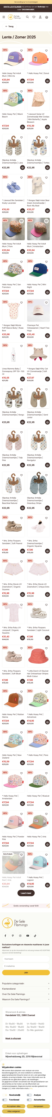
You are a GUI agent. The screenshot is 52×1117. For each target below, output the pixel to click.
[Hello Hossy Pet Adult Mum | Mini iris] (13, 58)
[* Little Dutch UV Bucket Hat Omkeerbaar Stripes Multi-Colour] (38, 656)
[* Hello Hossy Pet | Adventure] (38, 699)
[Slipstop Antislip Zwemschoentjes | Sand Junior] (38, 397)
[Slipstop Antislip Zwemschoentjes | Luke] (13, 145)
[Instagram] (20, 935)
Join (26, 972)
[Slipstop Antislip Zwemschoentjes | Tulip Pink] (13, 440)
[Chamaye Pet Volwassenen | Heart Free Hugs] (38, 310)
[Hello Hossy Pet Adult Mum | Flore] (13, 229)
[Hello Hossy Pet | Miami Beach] (13, 99)
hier (31, 1088)
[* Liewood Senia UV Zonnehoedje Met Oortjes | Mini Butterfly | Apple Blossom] (38, 99)
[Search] (27, 17)
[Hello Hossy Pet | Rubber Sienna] (13, 699)
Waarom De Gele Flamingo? (16, 999)
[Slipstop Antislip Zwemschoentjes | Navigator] (38, 440)
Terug (10, 26)
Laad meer (26, 893)
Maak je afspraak (13, 1038)
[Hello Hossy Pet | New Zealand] (13, 740)
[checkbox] (4, 1095)
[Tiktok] (35, 935)
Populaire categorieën (13, 983)
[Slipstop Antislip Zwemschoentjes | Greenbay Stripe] (38, 483)
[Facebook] (5, 935)
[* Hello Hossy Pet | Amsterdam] (13, 781)
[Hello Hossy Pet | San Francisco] (13, 269)
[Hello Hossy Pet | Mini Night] (38, 269)
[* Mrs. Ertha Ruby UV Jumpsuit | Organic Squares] (13, 612)
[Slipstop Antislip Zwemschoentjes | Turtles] (38, 145)
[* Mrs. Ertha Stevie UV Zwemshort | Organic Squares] (13, 569)
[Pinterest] (13, 935)
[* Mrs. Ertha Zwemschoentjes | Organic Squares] (38, 526)
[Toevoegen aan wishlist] (21, 50)
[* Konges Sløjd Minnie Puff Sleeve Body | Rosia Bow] (13, 310)
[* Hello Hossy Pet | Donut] (38, 58)
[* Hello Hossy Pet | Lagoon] (38, 862)
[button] (3, 17)
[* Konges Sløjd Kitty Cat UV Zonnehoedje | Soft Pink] (38, 354)
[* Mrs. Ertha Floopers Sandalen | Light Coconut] (38, 612)
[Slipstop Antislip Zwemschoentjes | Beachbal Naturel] (13, 483)
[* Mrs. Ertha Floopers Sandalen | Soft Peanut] (13, 526)
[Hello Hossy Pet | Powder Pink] (13, 821)
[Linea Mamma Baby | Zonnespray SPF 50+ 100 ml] (13, 354)
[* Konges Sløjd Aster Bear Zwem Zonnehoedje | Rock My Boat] (38, 185)
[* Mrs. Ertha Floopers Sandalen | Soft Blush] (13, 656)
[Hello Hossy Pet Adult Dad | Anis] (13, 862)
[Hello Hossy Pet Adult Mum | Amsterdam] (38, 229)
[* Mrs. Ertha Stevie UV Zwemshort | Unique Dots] (38, 569)
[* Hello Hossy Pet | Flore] (38, 740)
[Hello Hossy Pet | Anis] (38, 821)
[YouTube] (28, 935)
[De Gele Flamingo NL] (14, 17)
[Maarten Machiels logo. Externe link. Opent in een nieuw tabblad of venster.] (3, 1064)
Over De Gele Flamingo (13, 994)
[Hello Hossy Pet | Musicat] (38, 781)
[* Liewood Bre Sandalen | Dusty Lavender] (13, 185)
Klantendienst (9, 988)
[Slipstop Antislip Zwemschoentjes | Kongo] (13, 397)
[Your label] (47, 81)
